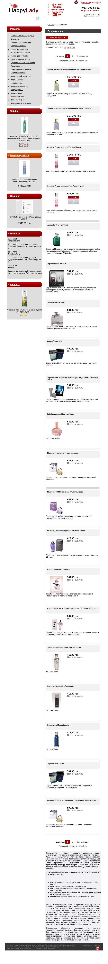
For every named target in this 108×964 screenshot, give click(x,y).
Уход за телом (16, 93)
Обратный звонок (90, 10)
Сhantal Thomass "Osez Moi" (59, 570)
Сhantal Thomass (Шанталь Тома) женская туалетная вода (71, 609)
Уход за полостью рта (19, 86)
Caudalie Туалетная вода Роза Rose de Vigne (65, 186)
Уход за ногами (17, 83)
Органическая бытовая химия (23, 63)
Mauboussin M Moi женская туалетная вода (65, 492)
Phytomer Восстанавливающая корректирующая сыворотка (24, 180)
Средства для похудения (21, 69)
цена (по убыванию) (66, 44)
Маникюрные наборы (19, 56)
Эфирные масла (17, 96)
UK (59, 14)
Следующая (82, 56)
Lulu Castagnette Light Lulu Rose (60, 414)
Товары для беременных (21, 103)
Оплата (57, 7)
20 (68, 48)
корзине (86, 2)
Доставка (57, 4)
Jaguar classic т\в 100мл (57, 264)
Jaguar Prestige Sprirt (56, 302)
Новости (15, 233)
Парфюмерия (16, 66)
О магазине (57, 9)
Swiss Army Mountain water (58, 725)
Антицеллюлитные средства (22, 36)
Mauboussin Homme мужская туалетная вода (66, 531)
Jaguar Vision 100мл (55, 764)
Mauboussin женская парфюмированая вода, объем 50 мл (71, 800)
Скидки (14, 111)
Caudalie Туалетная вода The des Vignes (64, 147)
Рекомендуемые (19, 155)
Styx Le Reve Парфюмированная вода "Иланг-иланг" (69, 69)
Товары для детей (18, 100)
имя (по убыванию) (83, 42)
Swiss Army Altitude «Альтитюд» (60, 686)
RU (55, 14)
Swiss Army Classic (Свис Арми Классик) (64, 647)
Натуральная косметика (20, 59)
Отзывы (15, 284)
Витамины (15, 39)
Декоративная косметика (21, 42)
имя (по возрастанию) (65, 42)
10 (65, 48)
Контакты (57, 12)
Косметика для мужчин (20, 49)
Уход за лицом (16, 80)
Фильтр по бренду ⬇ (57, 37)
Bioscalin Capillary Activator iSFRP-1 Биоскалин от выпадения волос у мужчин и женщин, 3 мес (24, 138)
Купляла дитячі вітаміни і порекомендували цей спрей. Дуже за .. (24, 311)
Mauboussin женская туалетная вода (62, 453)
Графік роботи (14, 241)
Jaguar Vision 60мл (55, 341)
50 (70, 48)
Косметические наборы (20, 53)
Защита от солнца (18, 46)
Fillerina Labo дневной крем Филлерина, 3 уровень (24, 218)
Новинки (15, 196)
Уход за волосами (18, 73)
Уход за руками (17, 90)
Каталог (51, 25)
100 (73, 48)
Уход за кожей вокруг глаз (21, 76)
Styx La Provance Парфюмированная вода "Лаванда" (69, 108)
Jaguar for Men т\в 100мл (57, 225)
